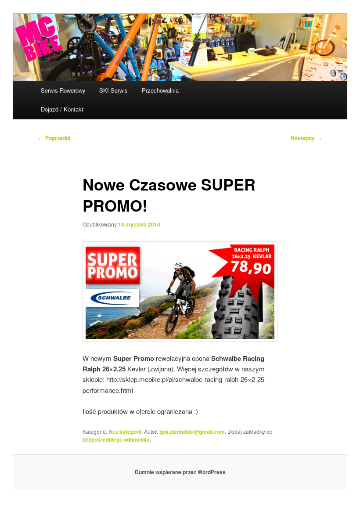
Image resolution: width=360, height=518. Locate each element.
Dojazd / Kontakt (62, 109)
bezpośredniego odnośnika (116, 439)
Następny (306, 138)
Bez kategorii (124, 431)
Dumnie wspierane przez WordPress (180, 472)
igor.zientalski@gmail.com (192, 431)
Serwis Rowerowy (63, 90)
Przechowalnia (160, 90)
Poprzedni (54, 138)
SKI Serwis (113, 90)
